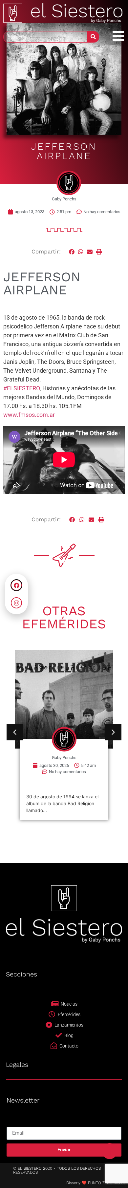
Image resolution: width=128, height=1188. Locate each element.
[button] (71, 252)
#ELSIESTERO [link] (21, 388)
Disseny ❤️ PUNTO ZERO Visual (95, 1182)
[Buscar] (93, 36)
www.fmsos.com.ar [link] (29, 414)
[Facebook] (16, 585)
